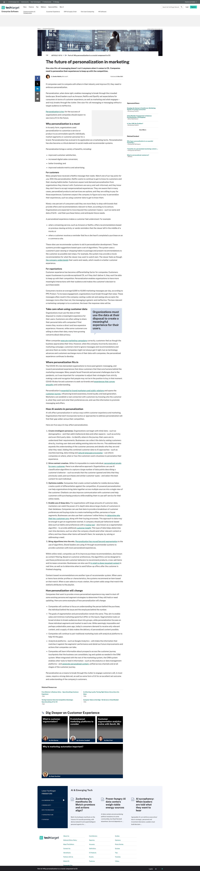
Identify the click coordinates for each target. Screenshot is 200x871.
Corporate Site (67, 865)
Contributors (93, 836)
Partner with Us (68, 857)
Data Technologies (36, 2)
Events (91, 857)
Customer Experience (53, 11)
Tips (37, 7)
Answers (92, 844)
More (61, 7)
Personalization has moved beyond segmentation (96, 541)
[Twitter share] (37, 83)
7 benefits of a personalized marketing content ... (142, 149)
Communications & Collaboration (29, 12)
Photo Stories (119, 844)
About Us (66, 836)
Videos (117, 861)
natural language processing (90, 453)
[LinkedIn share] (37, 88)
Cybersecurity (25, 2)
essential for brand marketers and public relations (82, 391)
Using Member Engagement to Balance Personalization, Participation (139, 116)
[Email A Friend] (37, 99)
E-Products (92, 852)
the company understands (57, 260)
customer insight (84, 528)
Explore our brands (190, 2)
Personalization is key (55, 112)
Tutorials (118, 857)
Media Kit (66, 861)
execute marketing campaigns (74, 341)
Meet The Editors (68, 844)
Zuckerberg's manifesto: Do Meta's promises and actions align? (85, 804)
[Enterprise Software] (10, 5)
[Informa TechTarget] (4, 2)
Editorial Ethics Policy (70, 840)
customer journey (53, 394)
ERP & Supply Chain (70, 11)
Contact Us (66, 848)
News (25, 7)
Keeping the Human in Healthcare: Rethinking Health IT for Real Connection (141, 108)
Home (39, 28)
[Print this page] (37, 94)
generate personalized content (75, 664)
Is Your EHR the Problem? (135, 123)
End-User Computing (87, 11)
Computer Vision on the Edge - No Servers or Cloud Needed (100, 700)
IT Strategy (56, 2)
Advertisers (67, 852)
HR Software (102, 11)
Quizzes (117, 848)
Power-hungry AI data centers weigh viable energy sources (116, 803)
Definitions (92, 848)
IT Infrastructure (47, 2)
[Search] (181, 7)
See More (142, 130)
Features (31, 7)
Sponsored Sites (53, 7)
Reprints (92, 840)
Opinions (118, 840)
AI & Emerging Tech (13, 2)
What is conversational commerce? (138, 155)
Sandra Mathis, (57, 76)
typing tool (90, 525)
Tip (47, 55)
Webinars (43, 7)
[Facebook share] (37, 78)
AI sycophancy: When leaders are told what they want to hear (145, 804)
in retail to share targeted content (105, 563)
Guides (117, 836)
